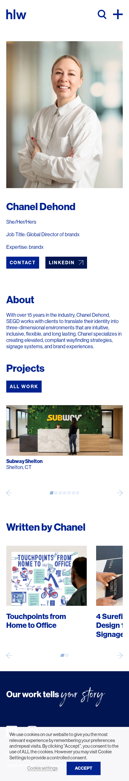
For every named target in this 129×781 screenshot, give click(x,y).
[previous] (9, 492)
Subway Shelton (24, 461)
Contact (23, 262)
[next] (120, 492)
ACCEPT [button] (83, 768)
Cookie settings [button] (42, 768)
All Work (24, 386)
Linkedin (62, 262)
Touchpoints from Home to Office (36, 621)
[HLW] (16, 14)
